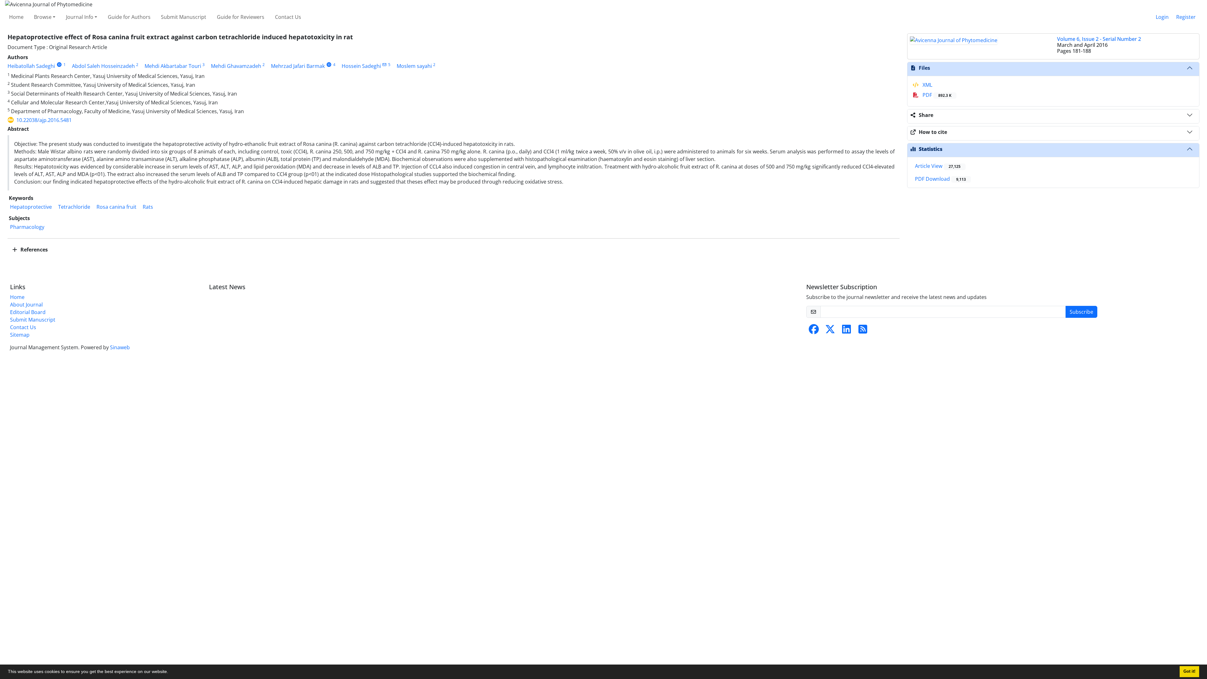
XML (926, 84)
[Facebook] (813, 331)
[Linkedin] (846, 331)
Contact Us (288, 17)
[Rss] (862, 331)
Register (1186, 17)
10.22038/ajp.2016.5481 (44, 120)
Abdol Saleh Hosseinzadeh (103, 66)
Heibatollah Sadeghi (31, 66)
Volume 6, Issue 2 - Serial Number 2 (1099, 39)
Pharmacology (27, 227)
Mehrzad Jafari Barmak (298, 66)
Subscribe (1081, 311)
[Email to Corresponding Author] (384, 64)
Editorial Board (28, 312)
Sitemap (20, 334)
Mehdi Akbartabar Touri (173, 66)
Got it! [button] (1189, 671)
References (33, 249)
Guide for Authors (129, 17)
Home (16, 17)
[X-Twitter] (830, 331)
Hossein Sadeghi (361, 66)
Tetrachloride (74, 206)
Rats (148, 206)
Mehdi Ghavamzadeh (236, 66)
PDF (936, 94)
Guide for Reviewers (240, 17)
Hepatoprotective (31, 206)
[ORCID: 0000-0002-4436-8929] (59, 64)
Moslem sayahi (414, 66)
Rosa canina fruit (116, 206)
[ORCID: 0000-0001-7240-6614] (329, 64)
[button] (170, 672)
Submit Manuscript (183, 17)
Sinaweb (120, 347)
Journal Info (79, 17)
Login (1162, 17)
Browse (43, 17)
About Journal (26, 304)
